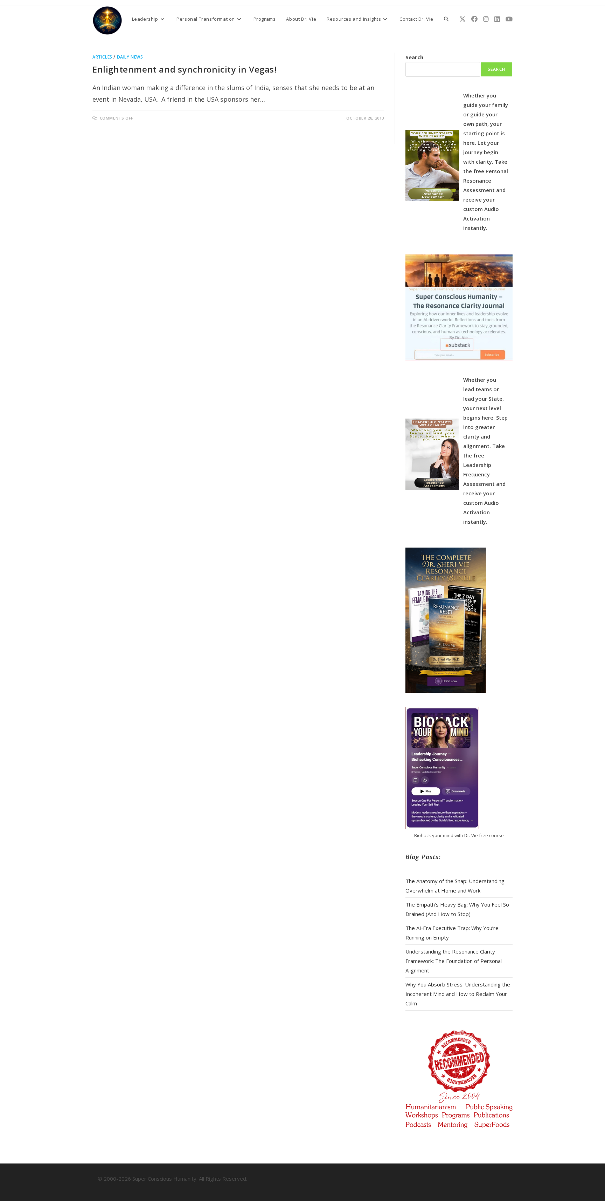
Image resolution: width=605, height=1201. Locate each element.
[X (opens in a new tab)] (462, 19)
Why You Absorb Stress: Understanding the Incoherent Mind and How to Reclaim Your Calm (457, 994)
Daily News (130, 57)
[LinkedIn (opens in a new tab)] (497, 19)
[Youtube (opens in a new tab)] (509, 19)
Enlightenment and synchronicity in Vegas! (184, 69)
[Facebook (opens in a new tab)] (474, 19)
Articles (102, 57)
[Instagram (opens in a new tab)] (486, 19)
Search (414, 57)
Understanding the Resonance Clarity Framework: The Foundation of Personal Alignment (453, 961)
